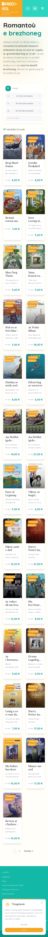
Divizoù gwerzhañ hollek (12, 885)
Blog (4, 881)
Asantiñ (24, 930)
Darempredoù (8, 894)
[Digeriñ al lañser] (42, 8)
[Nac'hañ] (41, 903)
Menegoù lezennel (10, 889)
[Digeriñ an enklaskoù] (27, 8)
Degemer (6, 877)
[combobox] (24, 96)
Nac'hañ (24, 925)
